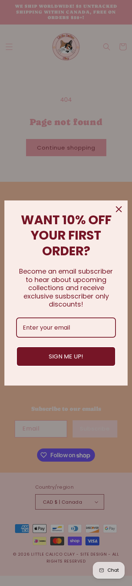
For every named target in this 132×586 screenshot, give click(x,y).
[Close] (119, 209)
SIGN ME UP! (66, 356)
